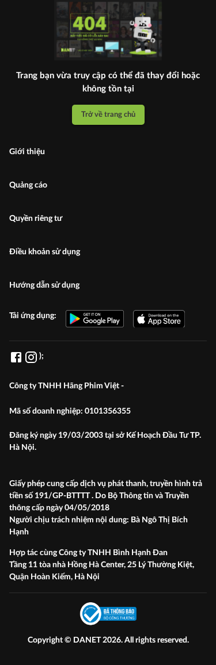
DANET (88, 640)
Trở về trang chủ (108, 114)
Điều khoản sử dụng (44, 252)
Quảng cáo (28, 185)
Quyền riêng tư (35, 219)
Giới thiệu (27, 152)
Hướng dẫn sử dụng (44, 285)
